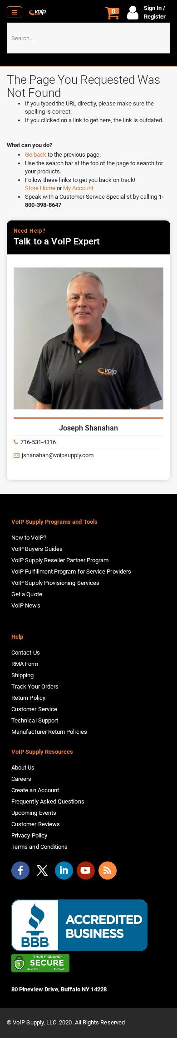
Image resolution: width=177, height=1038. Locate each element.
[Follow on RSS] (107, 870)
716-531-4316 (38, 442)
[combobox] (88, 38)
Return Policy (28, 697)
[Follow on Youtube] (86, 870)
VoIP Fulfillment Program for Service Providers (71, 571)
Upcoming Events (33, 812)
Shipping (22, 675)
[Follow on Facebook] (20, 870)
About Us (23, 767)
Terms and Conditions (39, 846)
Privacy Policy (29, 835)
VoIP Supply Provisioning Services (55, 582)
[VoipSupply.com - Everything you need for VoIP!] (37, 12)
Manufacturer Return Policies (49, 731)
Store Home (41, 188)
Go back (36, 154)
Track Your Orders (35, 686)
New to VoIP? (28, 537)
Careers (21, 778)
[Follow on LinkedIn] (64, 870)
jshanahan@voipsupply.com (57, 455)
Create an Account (35, 790)
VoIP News (25, 605)
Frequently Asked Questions (47, 801)
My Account (78, 188)
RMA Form (25, 663)
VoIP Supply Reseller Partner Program (59, 560)
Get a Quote (26, 594)
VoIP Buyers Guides (37, 548)
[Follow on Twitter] (42, 872)
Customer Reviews (35, 824)
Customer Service (34, 709)
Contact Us (25, 652)
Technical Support (34, 720)
